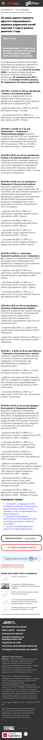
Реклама (20, 630)
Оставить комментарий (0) (21, 547)
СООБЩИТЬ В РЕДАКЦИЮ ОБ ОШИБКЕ (20, 649)
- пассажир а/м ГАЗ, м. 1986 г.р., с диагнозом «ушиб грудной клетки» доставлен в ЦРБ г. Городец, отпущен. (20, 492)
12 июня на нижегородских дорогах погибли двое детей (18, 527)
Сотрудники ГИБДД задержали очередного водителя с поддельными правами (25, 586)
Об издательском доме (14, 627)
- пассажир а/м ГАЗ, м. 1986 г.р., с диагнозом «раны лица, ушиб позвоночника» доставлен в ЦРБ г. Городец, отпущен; (18, 482)
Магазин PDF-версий (12, 634)
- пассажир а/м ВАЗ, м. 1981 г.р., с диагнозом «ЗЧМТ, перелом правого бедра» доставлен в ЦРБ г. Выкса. (19, 242)
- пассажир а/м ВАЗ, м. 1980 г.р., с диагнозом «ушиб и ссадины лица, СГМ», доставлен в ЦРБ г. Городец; (18, 444)
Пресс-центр (8, 630)
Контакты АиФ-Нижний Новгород (19, 646)
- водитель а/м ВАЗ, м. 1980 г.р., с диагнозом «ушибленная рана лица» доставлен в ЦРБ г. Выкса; (19, 223)
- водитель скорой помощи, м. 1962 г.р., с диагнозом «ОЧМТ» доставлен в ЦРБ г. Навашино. (21, 339)
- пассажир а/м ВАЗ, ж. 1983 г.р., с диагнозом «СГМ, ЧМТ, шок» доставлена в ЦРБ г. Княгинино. (20, 394)
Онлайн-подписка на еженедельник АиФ (13, 638)
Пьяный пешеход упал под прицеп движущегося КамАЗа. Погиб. (24, 608)
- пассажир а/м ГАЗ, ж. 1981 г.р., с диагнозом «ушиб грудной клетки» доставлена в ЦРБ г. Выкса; (18, 232)
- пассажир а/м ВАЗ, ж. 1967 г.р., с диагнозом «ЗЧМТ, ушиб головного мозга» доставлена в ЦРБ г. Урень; (18, 284)
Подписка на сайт (11, 643)
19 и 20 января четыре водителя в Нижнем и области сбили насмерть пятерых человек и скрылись (24, 601)
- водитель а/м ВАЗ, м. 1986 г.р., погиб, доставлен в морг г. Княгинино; (19, 371)
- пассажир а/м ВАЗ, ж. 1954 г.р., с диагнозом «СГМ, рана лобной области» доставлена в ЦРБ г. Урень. (21, 294)
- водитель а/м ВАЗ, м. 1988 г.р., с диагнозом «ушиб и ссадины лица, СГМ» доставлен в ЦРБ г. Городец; (21, 435)
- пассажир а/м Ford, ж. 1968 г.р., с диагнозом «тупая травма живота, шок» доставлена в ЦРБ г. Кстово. (20, 117)
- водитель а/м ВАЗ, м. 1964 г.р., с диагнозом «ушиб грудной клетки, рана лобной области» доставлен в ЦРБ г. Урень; (20, 274)
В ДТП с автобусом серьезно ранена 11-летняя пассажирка (24, 593)
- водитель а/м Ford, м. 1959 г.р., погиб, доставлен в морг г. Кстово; (19, 109)
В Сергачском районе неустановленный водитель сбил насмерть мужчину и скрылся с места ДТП (20, 520)
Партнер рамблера (22, 728)
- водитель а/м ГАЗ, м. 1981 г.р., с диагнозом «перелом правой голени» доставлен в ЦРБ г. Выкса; (20, 213)
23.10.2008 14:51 (7, 10)
